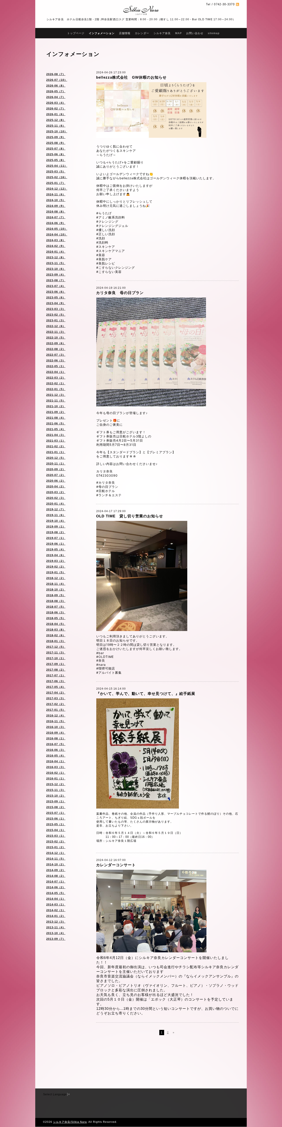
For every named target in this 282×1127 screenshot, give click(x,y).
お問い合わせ (194, 33)
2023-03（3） (55, 309)
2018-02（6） (55, 635)
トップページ (75, 33)
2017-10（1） (55, 658)
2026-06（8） (55, 85)
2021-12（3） (55, 394)
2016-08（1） (55, 738)
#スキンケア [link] (105, 246)
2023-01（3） (55, 320)
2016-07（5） (55, 744)
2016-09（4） (55, 732)
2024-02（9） (55, 246)
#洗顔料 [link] (102, 242)
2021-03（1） (55, 440)
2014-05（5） (55, 893)
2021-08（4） (55, 417)
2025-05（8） (55, 160)
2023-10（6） (55, 268)
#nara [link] (101, 664)
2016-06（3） (55, 749)
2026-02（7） (55, 108)
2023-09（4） (55, 274)
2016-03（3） (55, 767)
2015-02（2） (55, 841)
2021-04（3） (55, 435)
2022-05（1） (55, 366)
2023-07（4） (55, 286)
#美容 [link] (100, 255)
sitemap (213, 33)
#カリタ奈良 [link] (105, 482)
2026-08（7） (55, 74)
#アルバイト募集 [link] (109, 672)
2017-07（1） (55, 675)
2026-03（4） (55, 102)
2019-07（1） (55, 538)
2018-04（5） (55, 623)
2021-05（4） (55, 429)
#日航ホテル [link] (105, 491)
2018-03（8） (55, 629)
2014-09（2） (55, 870)
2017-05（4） (55, 686)
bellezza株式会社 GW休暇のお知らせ (131, 77)
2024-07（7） (55, 217)
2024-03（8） (55, 240)
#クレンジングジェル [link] (112, 226)
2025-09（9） (55, 137)
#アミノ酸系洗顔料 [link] (110, 217)
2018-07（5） (55, 606)
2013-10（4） (55, 933)
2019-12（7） (55, 509)
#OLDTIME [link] (105, 657)
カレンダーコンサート (116, 865)
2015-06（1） (55, 818)
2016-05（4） (55, 755)
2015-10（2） (55, 795)
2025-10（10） (56, 131)
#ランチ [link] (102, 495)
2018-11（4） (55, 583)
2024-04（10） (56, 234)
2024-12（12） (56, 188)
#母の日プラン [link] (107, 487)
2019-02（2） (55, 566)
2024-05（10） (56, 228)
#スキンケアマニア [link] (110, 251)
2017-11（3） (55, 652)
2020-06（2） (55, 480)
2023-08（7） (55, 280)
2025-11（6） (55, 125)
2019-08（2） (55, 532)
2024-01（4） (55, 251)
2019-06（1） (55, 543)
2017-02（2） (55, 704)
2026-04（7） (55, 97)
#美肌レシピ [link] (105, 263)
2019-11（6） (55, 515)
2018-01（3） (55, 641)
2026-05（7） (55, 91)
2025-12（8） (55, 120)
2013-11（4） (55, 927)
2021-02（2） (55, 446)
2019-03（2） (55, 561)
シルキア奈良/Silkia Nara (70, 1121)
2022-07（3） (55, 354)
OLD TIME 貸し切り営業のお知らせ (129, 516)
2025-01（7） (55, 183)
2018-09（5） (55, 595)
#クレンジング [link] (107, 221)
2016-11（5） (55, 721)
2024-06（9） (55, 223)
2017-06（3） (55, 681)
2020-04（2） (55, 486)
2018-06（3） (55, 612)
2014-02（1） (55, 910)
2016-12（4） (55, 715)
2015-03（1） (55, 835)
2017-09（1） (55, 664)
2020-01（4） (55, 503)
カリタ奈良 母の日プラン (120, 293)
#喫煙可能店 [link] (105, 668)
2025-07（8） (55, 148)
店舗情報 (124, 33)
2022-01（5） (55, 389)
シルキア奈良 (162, 33)
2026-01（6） (55, 114)
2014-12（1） (55, 853)
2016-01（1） (55, 778)
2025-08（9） (55, 142)
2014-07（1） (55, 881)
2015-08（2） (55, 807)
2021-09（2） (55, 412)
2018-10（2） (55, 589)
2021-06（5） (55, 423)
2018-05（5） (55, 618)
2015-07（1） (55, 812)
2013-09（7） (55, 938)
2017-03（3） (55, 698)
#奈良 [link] (100, 660)
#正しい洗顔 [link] (105, 234)
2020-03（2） (55, 492)
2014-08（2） (55, 875)
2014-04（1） (55, 898)
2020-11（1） (55, 463)
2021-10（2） (55, 406)
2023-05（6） (55, 297)
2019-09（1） (55, 526)
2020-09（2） (55, 469)
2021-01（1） (55, 452)
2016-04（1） (55, 761)
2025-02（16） (56, 177)
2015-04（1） (55, 830)
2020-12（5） (55, 457)
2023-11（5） (55, 263)
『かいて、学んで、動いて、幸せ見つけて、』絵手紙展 (145, 694)
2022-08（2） (55, 349)
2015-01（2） (55, 847)
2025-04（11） (56, 165)
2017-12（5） (55, 646)
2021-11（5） (55, 400)
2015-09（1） (55, 801)
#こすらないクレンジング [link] (115, 267)
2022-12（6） (55, 326)
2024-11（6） (55, 194)
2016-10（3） (55, 727)
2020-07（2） (55, 475)
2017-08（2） (55, 669)
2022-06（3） (55, 360)
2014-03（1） (55, 904)
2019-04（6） (55, 555)
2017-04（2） (55, 692)
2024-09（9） (55, 205)
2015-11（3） (55, 790)
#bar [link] (100, 653)
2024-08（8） (55, 211)
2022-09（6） (55, 343)
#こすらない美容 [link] (109, 272)
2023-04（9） (55, 303)
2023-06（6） (55, 291)
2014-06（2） (55, 887)
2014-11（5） (55, 858)
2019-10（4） (55, 520)
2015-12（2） (55, 784)
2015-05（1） (55, 824)
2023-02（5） (55, 314)
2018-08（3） (55, 601)
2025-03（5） (55, 171)
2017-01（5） (55, 709)
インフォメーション (102, 33)
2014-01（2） (55, 916)
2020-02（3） (55, 498)
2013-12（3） (55, 921)
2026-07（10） (56, 79)
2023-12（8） (55, 257)
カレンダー (142, 33)
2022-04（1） (55, 372)
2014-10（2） (55, 864)
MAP (178, 33)
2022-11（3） (55, 331)
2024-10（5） (55, 200)
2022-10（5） (55, 337)
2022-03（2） (55, 377)
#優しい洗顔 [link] (105, 230)
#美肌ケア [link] (104, 259)
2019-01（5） (55, 572)
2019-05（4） (55, 549)
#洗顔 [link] (100, 238)
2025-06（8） (55, 154)
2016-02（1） (55, 772)
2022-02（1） (55, 383)
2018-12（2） (55, 578)
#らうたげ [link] (104, 213)
